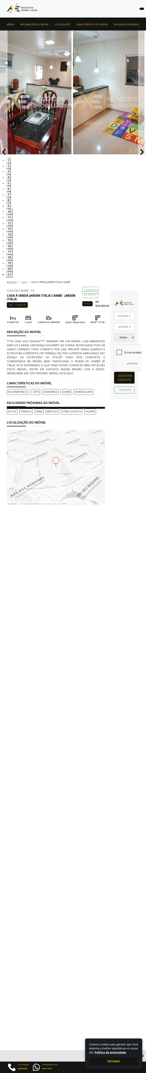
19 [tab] (9, 263)
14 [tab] (9, 234)
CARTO (64, 503)
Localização (62, 24)
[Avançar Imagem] (142, 151)
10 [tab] (9, 212)
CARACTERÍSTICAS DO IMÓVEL (92, 24)
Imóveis (12, 282)
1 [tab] (8, 160)
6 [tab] (8, 189)
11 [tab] (9, 217)
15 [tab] (9, 240)
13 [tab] (9, 229)
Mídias (10, 24)
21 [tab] (9, 274)
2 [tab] (8, 166)
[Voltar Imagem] (4, 151)
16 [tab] (9, 246)
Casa (24, 282)
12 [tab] (9, 223)
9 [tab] (8, 206)
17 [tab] (9, 252)
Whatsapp (125, 390)
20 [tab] (9, 269)
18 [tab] (9, 257)
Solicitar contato (125, 377)
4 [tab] (8, 177)
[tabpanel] (36, 93)
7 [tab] (8, 194)
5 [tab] (8, 183)
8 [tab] (8, 200)
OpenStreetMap (32, 503)
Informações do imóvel (34, 24)
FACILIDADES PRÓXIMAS (126, 24)
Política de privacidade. (111, 1052)
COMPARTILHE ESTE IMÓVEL (91, 292)
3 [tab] (8, 172)
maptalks (13, 503)
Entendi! (113, 1061)
